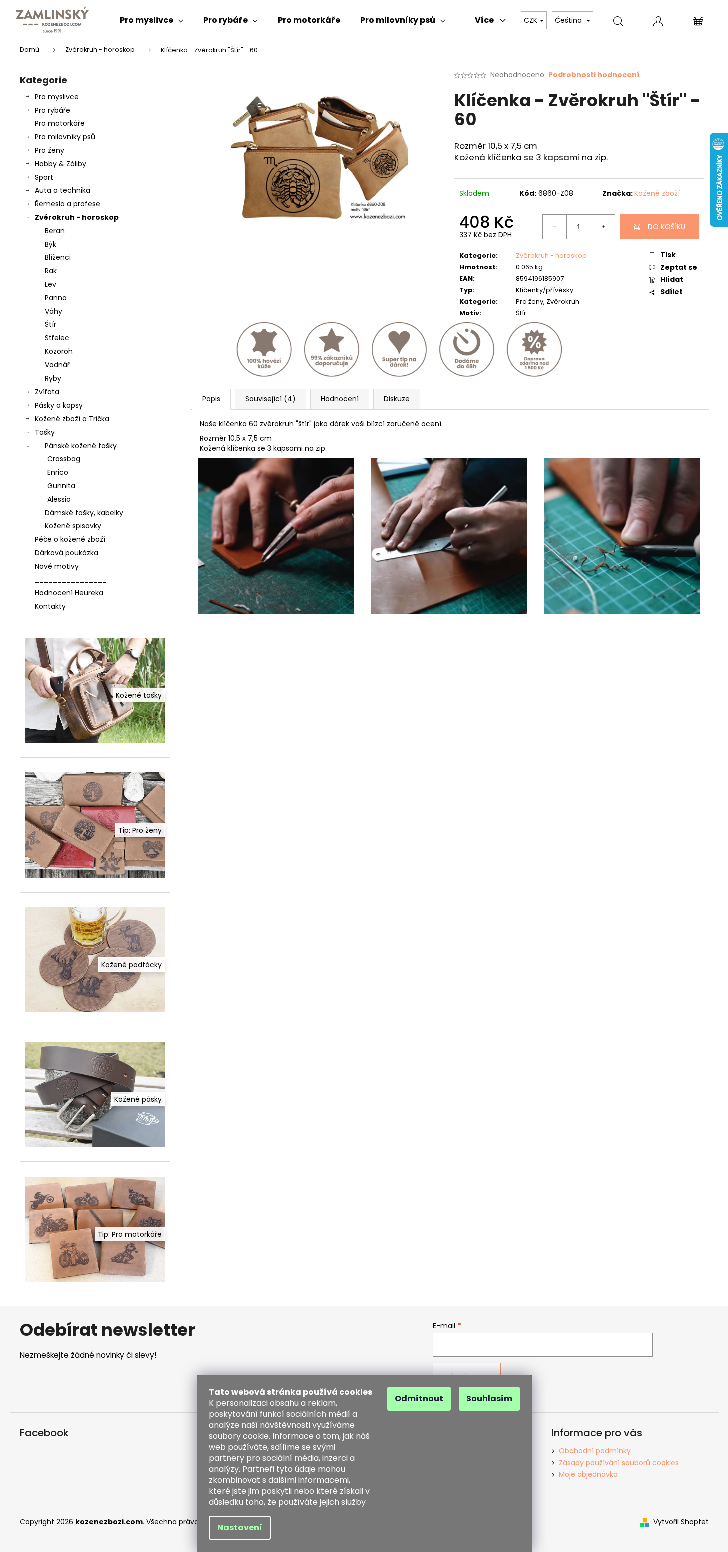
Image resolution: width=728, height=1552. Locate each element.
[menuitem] (151, 20)
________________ (71, 579)
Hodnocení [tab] (340, 399)
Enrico (57, 472)
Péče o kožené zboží (70, 539)
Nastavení (239, 1527)
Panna (56, 298)
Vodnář (57, 365)
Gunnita (61, 486)
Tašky (45, 432)
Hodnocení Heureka (69, 593)
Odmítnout (419, 1398)
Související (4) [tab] (270, 399)
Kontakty (50, 606)
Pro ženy (49, 150)
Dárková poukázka (66, 553)
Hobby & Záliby (60, 164)
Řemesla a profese (67, 204)
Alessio (59, 499)
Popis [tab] (211, 399)
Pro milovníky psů (65, 137)
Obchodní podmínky (595, 1451)
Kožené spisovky (73, 526)
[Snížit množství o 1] (555, 227)
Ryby (53, 378)
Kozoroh (59, 351)
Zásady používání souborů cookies (619, 1463)
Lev (50, 284)
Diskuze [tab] (397, 399)
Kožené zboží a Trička (72, 419)
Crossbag (63, 459)
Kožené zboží (657, 193)
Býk (50, 244)
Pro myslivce (57, 97)
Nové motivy (57, 566)
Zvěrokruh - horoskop (77, 217)
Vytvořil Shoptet (681, 1522)
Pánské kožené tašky (81, 446)
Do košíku (666, 227)
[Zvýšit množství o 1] (603, 227)
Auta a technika (62, 190)
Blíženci (58, 257)
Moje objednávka (588, 1474)
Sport (44, 177)
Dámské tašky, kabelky (84, 513)
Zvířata (47, 391)
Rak (51, 271)
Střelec (57, 338)
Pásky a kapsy (59, 405)
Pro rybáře (52, 110)
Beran (55, 231)
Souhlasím (489, 1398)
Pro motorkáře (60, 123)
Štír (50, 324)
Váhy (53, 311)
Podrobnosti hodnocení (593, 75)
